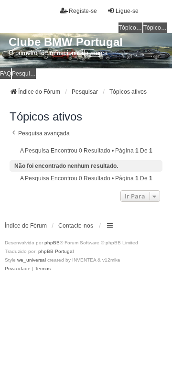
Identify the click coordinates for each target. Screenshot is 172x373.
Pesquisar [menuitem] (24, 73)
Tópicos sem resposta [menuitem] (130, 27)
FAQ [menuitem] (5, 73)
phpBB (52, 242)
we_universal (31, 260)
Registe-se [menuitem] (83, 11)
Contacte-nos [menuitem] (75, 225)
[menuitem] (18, 268)
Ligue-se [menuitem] (127, 11)
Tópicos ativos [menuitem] (155, 27)
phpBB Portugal (56, 251)
